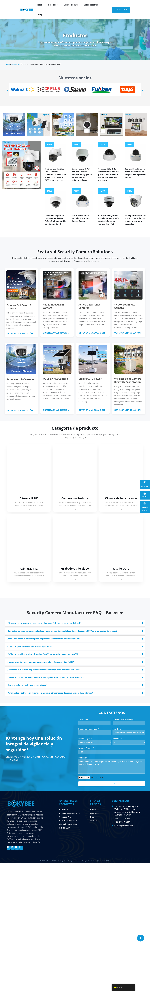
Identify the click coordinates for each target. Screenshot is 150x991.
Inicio (8, 64)
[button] (7, 89)
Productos (53, 5)
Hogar (39, 5)
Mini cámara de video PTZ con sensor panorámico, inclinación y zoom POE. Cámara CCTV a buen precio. (55, 174)
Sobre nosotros (91, 5)
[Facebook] (9, 848)
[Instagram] (21, 848)
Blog (40, 14)
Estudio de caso (71, 5)
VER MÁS (29, 469)
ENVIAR (112, 784)
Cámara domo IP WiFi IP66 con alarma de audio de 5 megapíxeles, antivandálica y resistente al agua (82, 174)
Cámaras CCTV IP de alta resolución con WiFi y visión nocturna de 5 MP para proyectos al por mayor (109, 174)
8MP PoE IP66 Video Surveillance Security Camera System (81, 218)
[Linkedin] (13, 848)
